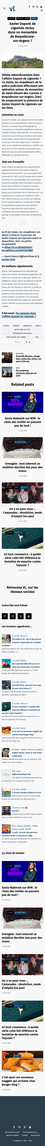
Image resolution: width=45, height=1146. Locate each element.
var (37, 337)
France (34, 18)
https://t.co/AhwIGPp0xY (18, 247)
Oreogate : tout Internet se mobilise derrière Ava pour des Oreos (22, 467)
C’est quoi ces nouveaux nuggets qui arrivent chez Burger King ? (18, 1080)
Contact (25, 1135)
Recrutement (35, 1135)
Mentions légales (12, 1135)
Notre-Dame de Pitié (22, 329)
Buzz (14, 826)
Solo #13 (15, 811)
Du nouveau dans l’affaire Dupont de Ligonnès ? (19, 315)
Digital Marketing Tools (21, 774)
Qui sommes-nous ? (12, 1132)
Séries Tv (24, 487)
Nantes (38, 326)
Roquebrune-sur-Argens (22, 333)
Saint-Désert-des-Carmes (16, 337)
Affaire (6, 326)
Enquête (16, 326)
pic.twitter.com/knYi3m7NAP (17, 250)
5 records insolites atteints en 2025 (26, 792)
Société (23, 789)
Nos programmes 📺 (30, 1132)
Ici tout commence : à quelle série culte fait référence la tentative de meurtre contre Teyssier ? (21, 710)
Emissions (31, 749)
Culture (20, 826)
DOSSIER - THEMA (23, 18)
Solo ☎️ (24, 808)
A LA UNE (11, 18)
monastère (28, 326)
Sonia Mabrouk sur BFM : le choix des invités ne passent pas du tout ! (22, 422)
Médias (17, 397)
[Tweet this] (29, 342)
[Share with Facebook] (26, 342)
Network (39, 749)
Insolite (21, 829)
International (20, 442)
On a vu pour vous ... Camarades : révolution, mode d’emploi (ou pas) (22, 512)
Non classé (16, 771)
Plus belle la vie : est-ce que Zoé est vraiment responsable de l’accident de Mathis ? (21, 642)
